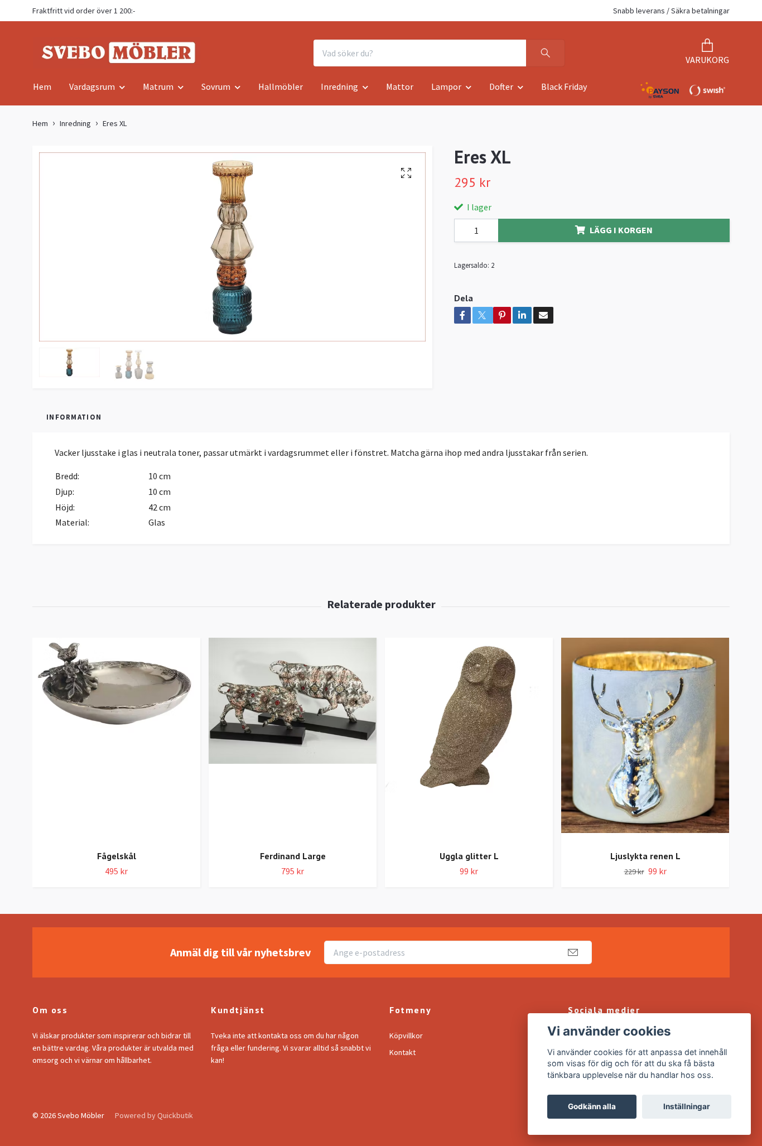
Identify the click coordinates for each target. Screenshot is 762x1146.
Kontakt (402, 1056)
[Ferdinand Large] (293, 743)
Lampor (446, 90)
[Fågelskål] (116, 743)
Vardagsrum (92, 90)
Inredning (339, 90)
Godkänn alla (592, 1106)
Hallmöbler (280, 90)
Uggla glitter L (469, 859)
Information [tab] (74, 420)
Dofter (501, 90)
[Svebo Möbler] (125, 54)
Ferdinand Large (293, 859)
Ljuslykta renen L (645, 859)
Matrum (158, 90)
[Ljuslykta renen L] (645, 743)
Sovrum (215, 90)
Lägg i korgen (621, 233)
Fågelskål (116, 859)
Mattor (399, 90)
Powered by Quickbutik (154, 1119)
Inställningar (686, 1106)
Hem (42, 90)
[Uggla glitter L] (469, 743)
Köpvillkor (406, 1039)
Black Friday (564, 90)
